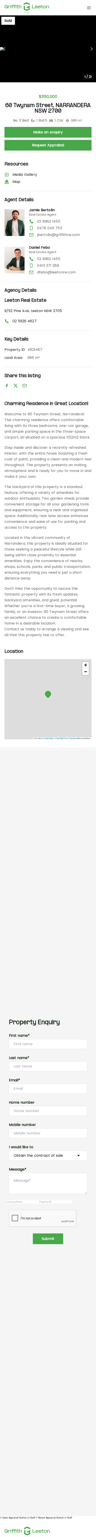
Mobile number (22, 1124)
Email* (14, 1080)
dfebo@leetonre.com (56, 272)
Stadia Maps (49, 738)
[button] (48, 48)
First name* (19, 1035)
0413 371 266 (48, 265)
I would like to (21, 1147)
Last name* (19, 1057)
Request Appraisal (48, 145)
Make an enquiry (48, 132)
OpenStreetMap (75, 738)
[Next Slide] (91, 49)
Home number (22, 1102)
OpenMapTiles (61, 738)
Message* (17, 1169)
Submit (48, 1238)
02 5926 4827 (25, 321)
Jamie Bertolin (42, 210)
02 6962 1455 (48, 221)
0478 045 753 (49, 228)
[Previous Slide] (4, 49)
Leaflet (38, 738)
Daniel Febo (39, 247)
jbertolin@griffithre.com (58, 234)
